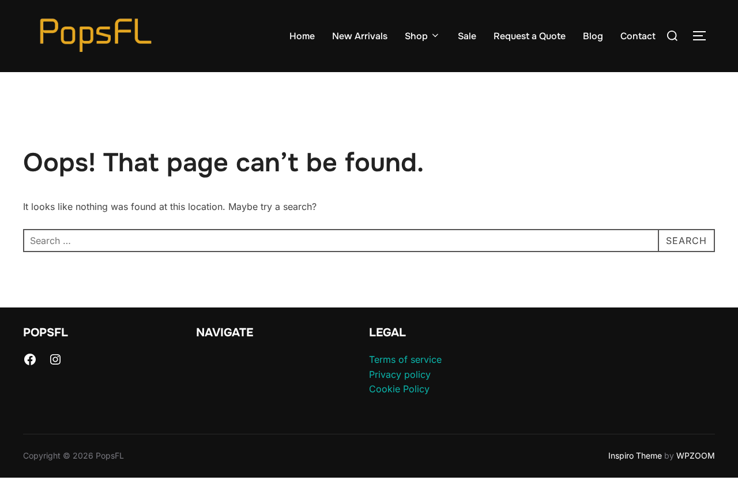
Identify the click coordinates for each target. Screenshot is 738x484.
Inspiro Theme (635, 455)
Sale (467, 36)
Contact (638, 36)
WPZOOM (695, 455)
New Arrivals (359, 36)
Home (302, 36)
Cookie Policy (399, 389)
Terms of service (405, 359)
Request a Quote (530, 36)
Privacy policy (400, 374)
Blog (593, 36)
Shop (416, 36)
